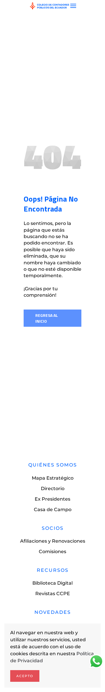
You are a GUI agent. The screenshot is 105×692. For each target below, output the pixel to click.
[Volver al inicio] (49, 6)
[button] (73, 6)
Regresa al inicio (46, 318)
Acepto (24, 676)
